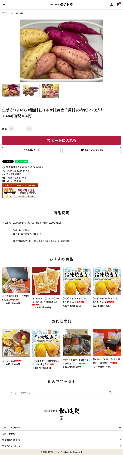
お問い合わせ (31, 150)
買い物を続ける (11, 173)
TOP (4, 13)
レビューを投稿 (11, 181)
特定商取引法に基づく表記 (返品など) (22, 167)
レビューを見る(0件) (14, 177)
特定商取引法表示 (11, 439)
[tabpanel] (61, 50)
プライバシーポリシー (12, 445)
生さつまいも (17, 13)
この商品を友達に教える (15, 170)
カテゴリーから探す (11, 427)
